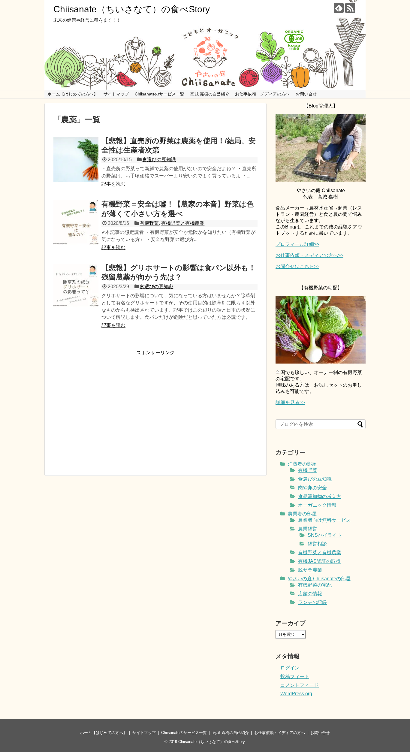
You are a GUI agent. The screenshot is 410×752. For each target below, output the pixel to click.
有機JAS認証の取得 (319, 561)
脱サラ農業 (310, 569)
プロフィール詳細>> (297, 244)
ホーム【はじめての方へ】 (72, 94)
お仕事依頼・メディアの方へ (262, 94)
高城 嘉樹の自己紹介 (209, 94)
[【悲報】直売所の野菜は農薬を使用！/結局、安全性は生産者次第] (75, 159)
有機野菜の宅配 (315, 584)
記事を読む (113, 183)
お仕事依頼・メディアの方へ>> (309, 255)
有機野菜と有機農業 (182, 223)
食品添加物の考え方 (319, 496)
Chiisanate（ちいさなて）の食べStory (131, 9)
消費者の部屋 (302, 464)
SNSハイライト (325, 535)
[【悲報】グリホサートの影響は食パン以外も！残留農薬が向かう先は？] (75, 286)
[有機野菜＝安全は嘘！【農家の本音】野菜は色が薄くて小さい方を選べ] (75, 222)
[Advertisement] (103, 408)
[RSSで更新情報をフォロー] (350, 8)
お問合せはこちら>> (297, 266)
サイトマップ (116, 94)
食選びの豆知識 (159, 159)
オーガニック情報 (317, 505)
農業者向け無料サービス (324, 520)
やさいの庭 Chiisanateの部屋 (319, 578)
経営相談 (317, 543)
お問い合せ (306, 94)
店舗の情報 (310, 593)
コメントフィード (299, 685)
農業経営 (307, 528)
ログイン (290, 667)
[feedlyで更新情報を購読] (339, 8)
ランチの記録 (312, 602)
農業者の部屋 (302, 513)
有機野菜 (149, 223)
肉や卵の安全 (312, 487)
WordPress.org (296, 693)
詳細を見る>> (290, 402)
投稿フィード (294, 676)
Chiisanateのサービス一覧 (159, 94)
